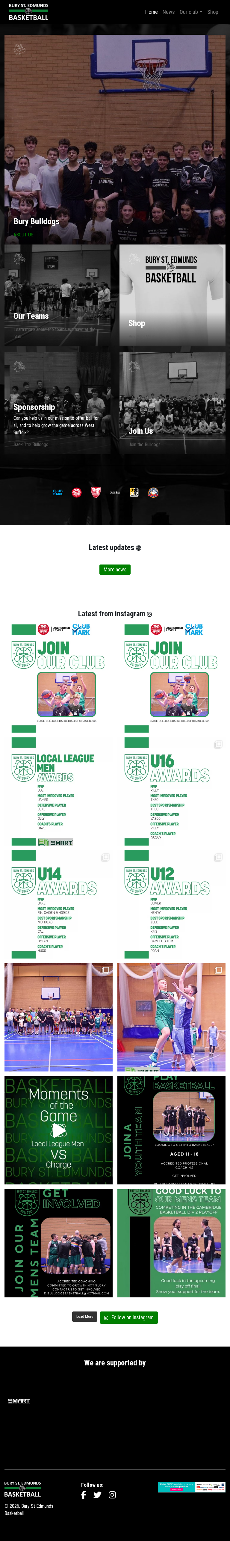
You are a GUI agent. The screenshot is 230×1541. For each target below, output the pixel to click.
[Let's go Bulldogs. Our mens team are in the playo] (171, 1243)
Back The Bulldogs (30, 444)
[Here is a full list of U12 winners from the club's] (171, 904)
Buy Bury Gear (141, 336)
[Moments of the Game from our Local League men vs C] (58, 1130)
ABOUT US (23, 235)
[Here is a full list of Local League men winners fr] (58, 791)
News (169, 12)
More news (115, 570)
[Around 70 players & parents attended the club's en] (58, 1017)
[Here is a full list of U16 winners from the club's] (171, 791)
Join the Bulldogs (144, 444)
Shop (212, 12)
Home (151, 12)
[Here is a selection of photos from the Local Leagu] (171, 1017)
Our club (189, 12)
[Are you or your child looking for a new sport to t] (171, 1130)
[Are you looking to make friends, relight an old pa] (58, 1243)
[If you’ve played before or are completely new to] (58, 678)
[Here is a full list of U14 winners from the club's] (58, 904)
